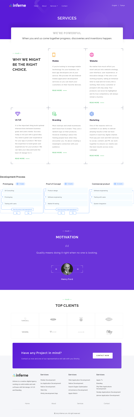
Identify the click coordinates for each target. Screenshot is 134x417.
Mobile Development (48, 380)
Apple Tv (99, 380)
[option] (67, 262)
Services (53, 6)
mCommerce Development (78, 390)
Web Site (44, 390)
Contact (64, 6)
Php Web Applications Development (104, 388)
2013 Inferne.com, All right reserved (67, 413)
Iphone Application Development (107, 395)
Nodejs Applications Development (108, 392)
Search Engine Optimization (78, 387)
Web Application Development (79, 380)
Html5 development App (49, 393)
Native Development (48, 387)
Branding (99, 383)
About (44, 6)
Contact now (102, 355)
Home (36, 6)
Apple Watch (72, 393)
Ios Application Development (51, 383)
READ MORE (57, 90)
